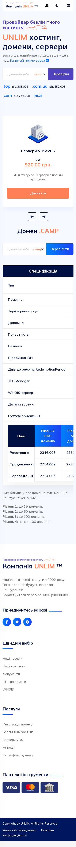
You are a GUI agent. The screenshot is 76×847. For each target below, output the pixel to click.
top (6, 86)
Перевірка (61, 74)
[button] (32, 216)
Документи (11, 674)
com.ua (40, 86)
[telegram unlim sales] (27, 622)
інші (38, 95)
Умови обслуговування (19, 830)
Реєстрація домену (17, 724)
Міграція (9, 747)
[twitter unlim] (17, 622)
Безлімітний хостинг (18, 732)
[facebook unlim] (7, 622)
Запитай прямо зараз (28, 60)
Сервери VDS (13, 740)
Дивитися (38, 193)
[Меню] (68, 5)
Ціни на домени (14, 682)
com (8, 95)
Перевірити (60, 249)
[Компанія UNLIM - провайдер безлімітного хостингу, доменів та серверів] (20, 5)
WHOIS (8, 689)
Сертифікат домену (18, 755)
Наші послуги (12, 658)
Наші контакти (14, 666)
